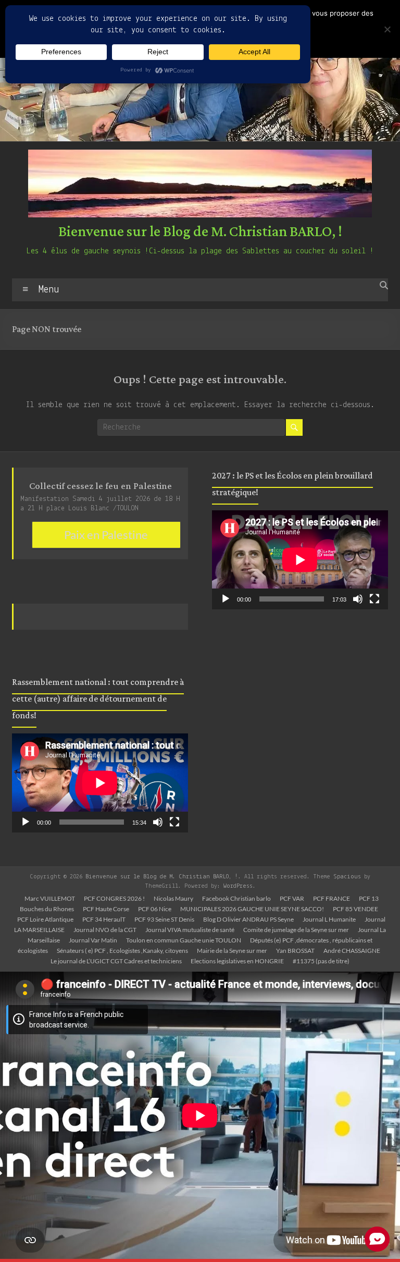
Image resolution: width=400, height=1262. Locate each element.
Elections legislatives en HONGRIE (237, 961)
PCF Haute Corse (106, 909)
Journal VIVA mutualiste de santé (189, 930)
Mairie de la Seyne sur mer (232, 950)
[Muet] (158, 822)
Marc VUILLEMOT (49, 898)
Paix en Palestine (106, 535)
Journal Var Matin (93, 940)
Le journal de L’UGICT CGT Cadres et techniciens (116, 961)
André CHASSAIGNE (351, 950)
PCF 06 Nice (154, 909)
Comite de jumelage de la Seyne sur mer (296, 930)
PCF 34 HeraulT (104, 919)
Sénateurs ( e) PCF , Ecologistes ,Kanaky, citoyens (122, 950)
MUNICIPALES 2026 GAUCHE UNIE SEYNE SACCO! (252, 909)
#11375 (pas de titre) (321, 961)
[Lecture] (25, 822)
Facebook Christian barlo (236, 898)
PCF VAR (292, 898)
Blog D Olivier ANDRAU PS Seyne (248, 919)
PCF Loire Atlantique (45, 919)
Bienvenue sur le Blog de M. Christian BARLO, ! (200, 232)
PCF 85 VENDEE (355, 909)
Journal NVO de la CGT (104, 930)
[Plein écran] (174, 822)
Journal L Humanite (329, 919)
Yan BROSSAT (295, 950)
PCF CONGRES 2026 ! (114, 898)
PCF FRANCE (331, 898)
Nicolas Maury (173, 898)
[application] (100, 782)
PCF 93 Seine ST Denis (164, 919)
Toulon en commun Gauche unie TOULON (183, 940)
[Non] (387, 29)
